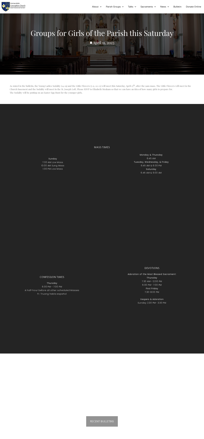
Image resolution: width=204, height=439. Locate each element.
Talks (130, 6)
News (163, 6)
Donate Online (193, 6)
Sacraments (147, 6)
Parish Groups (113, 6)
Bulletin (177, 6)
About (95, 6)
